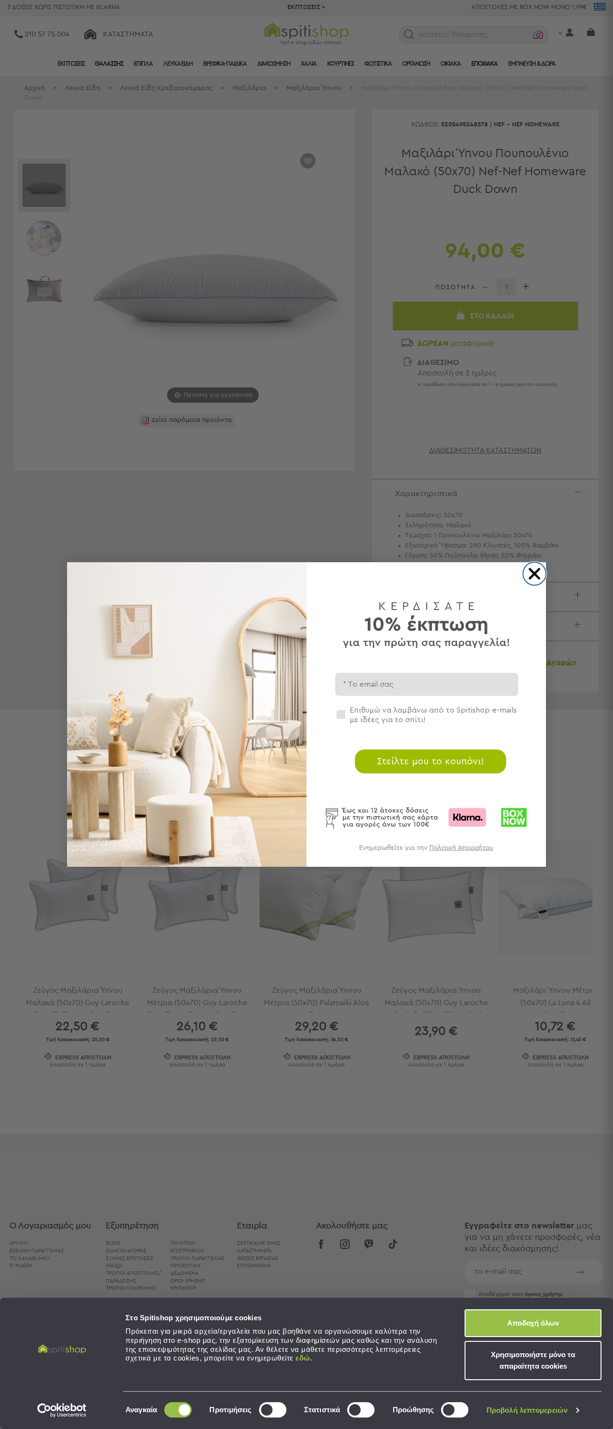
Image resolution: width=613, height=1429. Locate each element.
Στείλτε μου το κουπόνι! (430, 761)
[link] (426, 852)
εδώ (302, 1358)
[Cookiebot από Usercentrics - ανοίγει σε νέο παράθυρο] (62, 1410)
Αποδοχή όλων (533, 1323)
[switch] (272, 1410)
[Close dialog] (534, 573)
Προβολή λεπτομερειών (527, 1410)
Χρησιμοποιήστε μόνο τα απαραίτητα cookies (533, 1360)
